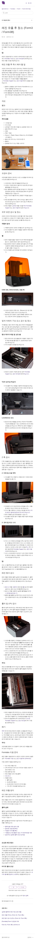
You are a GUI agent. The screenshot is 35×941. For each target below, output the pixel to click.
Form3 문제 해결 (26, 8)
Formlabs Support (8, 81)
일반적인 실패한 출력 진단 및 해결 (15, 834)
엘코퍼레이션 (5, 8)
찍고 (27, 547)
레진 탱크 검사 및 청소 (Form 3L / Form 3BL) (14, 918)
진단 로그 (8, 776)
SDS (3, 731)
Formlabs (12, 8)
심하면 (14, 205)
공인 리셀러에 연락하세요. (23, 758)
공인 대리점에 (20, 58)
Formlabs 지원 (9, 58)
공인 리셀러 (20, 81)
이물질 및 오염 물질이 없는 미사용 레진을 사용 (18, 832)
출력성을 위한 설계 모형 (12, 826)
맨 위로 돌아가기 (6, 901)
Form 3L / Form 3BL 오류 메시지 (11, 924)
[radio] (13, 887)
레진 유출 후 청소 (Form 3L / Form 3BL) (13, 915)
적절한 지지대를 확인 (11, 830)
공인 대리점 (21, 720)
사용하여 (14, 587)
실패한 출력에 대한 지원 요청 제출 (11, 912)
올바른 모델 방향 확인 (11, 828)
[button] (26, 3)
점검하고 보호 (13, 874)
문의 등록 (25, 895)
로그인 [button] (30, 3)
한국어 (30, 937)
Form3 (18, 8)
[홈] (3, 4)
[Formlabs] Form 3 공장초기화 (10, 921)
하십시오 (26, 208)
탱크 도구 (8, 587)
